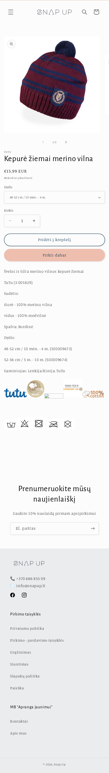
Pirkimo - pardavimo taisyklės (37, 640)
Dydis (8, 187)
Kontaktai (19, 721)
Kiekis (9, 210)
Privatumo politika (27, 628)
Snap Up (60, 764)
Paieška (17, 688)
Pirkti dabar (54, 255)
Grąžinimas (20, 652)
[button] (10, 12)
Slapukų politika (25, 676)
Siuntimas (19, 664)
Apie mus (18, 733)
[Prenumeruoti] (93, 528)
